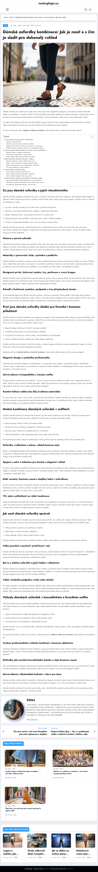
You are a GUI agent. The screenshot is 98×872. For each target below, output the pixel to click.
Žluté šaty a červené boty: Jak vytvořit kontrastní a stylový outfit (23, 809)
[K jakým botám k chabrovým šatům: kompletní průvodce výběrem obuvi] (25, 758)
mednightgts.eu (48, 3)
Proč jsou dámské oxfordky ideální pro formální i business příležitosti (25, 150)
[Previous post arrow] (3, 731)
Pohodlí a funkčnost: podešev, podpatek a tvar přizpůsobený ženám (25, 148)
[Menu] (7, 9)
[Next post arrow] (94, 731)
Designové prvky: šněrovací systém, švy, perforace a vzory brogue (24, 146)
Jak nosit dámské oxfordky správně (14, 170)
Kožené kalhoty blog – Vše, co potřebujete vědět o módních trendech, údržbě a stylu (70, 733)
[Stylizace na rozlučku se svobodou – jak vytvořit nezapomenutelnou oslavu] (73, 758)
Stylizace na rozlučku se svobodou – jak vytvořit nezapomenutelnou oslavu (70, 772)
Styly (5, 25)
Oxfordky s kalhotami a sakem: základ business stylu (20, 161)
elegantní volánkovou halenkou (34, 130)
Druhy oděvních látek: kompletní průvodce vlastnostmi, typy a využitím (37, 852)
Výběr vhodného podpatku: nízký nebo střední (19, 176)
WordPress (47, 869)
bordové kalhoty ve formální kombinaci (31, 352)
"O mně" (58, 715)
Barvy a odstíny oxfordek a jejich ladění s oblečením (20, 174)
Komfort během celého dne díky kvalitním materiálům (20, 157)
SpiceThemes (69, 869)
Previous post (42, 728)
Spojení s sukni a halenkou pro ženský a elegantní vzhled (21, 163)
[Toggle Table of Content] (91, 136)
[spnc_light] (90, 10)
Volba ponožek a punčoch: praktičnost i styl (18, 172)
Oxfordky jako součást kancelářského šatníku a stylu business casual (24, 182)
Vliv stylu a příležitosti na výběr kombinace (17, 167)
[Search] (86, 9)
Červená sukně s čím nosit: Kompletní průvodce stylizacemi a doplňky (30, 733)
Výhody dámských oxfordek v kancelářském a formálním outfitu (23, 178)
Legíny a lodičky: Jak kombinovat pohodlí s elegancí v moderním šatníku (9, 852)
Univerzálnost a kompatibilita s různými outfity (18, 154)
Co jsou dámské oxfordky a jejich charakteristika (18, 140)
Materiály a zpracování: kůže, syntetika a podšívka (20, 144)
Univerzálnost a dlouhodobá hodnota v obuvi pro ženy (21, 184)
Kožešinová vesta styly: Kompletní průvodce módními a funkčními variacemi (82, 852)
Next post (54, 728)
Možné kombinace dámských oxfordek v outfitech (19, 159)
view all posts (32, 719)
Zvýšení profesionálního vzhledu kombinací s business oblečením (23, 180)
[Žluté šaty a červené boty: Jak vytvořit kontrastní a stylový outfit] (25, 795)
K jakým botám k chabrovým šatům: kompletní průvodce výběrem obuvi (22, 772)
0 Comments (37, 25)
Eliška (14, 25)
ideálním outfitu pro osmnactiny (62, 634)
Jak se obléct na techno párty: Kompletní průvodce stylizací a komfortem (60, 852)
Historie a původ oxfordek (13, 142)
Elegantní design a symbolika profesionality (18, 152)
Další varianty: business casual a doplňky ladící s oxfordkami (22, 165)
